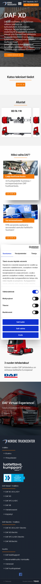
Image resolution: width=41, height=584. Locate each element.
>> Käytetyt (8, 514)
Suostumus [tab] (7, 253)
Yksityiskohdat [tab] (20, 253)
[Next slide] (36, 122)
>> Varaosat (8, 564)
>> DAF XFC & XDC (10, 500)
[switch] (35, 298)
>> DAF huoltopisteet (11, 568)
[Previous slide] (4, 122)
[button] (14, 55)
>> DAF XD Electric (10, 532)
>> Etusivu (7, 453)
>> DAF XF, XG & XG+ (11, 491)
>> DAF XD (7, 496)
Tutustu (7, 413)
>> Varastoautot (10, 509)
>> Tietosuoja (7, 581)
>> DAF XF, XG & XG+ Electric (14, 528)
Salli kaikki (21, 322)
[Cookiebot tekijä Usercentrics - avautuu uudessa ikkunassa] (29, 247)
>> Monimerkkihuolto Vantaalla (16, 559)
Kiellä (20, 335)
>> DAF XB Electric (10, 541)
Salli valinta (20, 328)
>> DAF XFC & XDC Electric (13, 537)
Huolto (5, 549)
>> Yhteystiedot (9, 458)
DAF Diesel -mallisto (10, 486)
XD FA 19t (16, 111)
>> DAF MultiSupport (11, 555)
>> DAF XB (7, 505)
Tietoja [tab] (34, 253)
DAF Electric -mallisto (11, 522)
